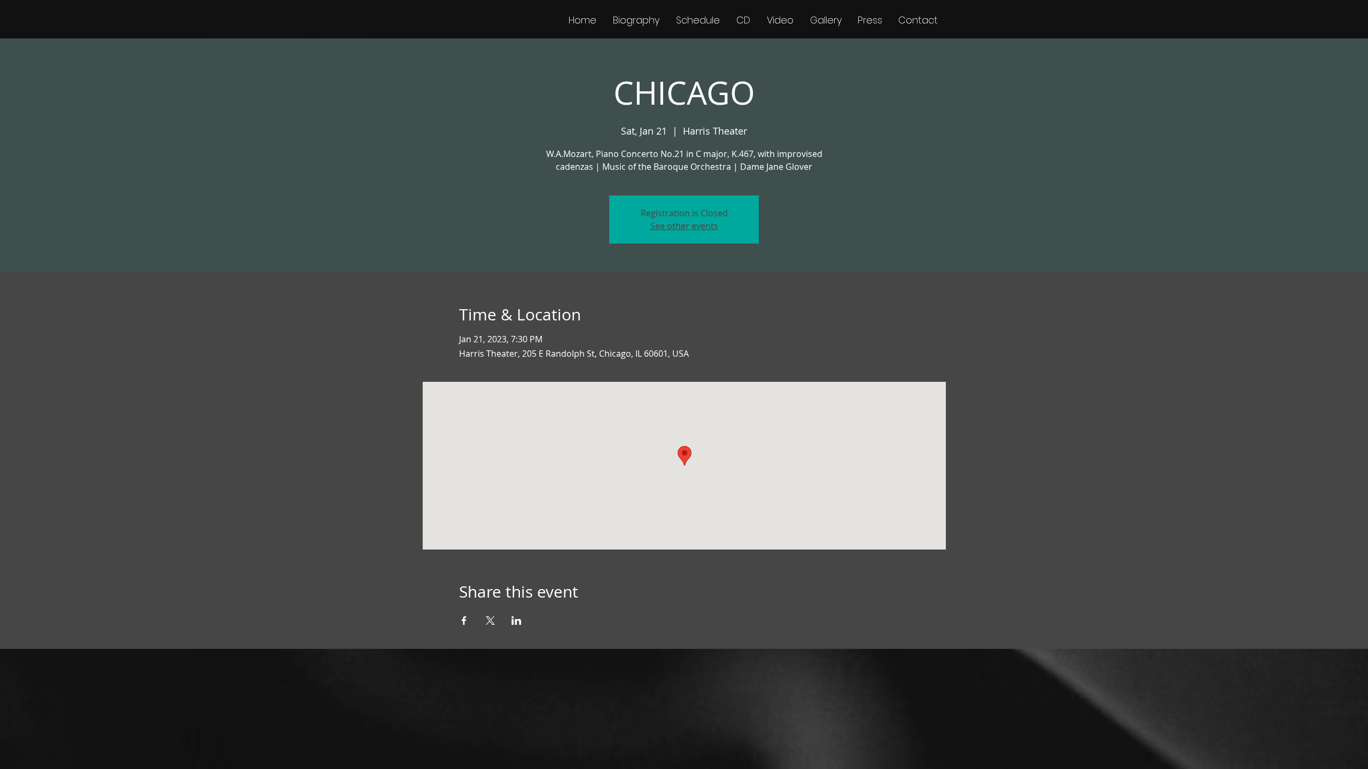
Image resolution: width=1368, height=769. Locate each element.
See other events (684, 226)
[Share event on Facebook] (464, 620)
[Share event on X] (490, 620)
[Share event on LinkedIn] (516, 620)
